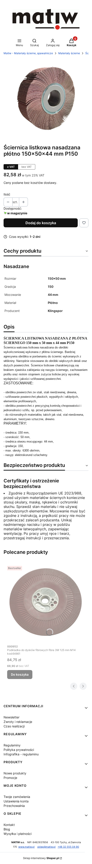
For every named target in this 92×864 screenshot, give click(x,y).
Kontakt (9, 825)
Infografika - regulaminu (21, 754)
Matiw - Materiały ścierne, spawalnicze (28, 53)
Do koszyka (20, 674)
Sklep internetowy (41, 858)
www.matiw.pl (26, 846)
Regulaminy (12, 745)
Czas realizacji (14, 726)
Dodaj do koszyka (40, 223)
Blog (7, 829)
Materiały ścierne (69, 53)
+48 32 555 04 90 (68, 846)
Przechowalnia (14, 806)
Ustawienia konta (16, 801)
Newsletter (11, 717)
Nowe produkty (15, 773)
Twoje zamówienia (17, 797)
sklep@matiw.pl (46, 846)
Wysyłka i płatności (17, 834)
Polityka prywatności (19, 750)
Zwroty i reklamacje (18, 722)
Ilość (7, 194)
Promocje (10, 778)
